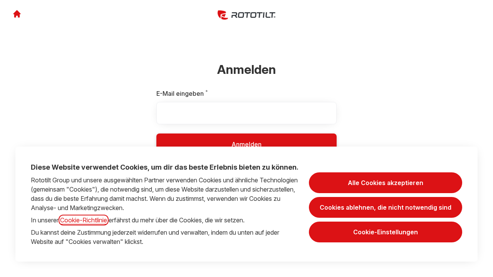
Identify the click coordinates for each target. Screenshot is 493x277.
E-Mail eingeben (199, 93)
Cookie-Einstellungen (385, 232)
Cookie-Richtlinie (83, 220)
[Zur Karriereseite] (17, 13)
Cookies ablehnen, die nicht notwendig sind (385, 207)
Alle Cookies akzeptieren (385, 183)
